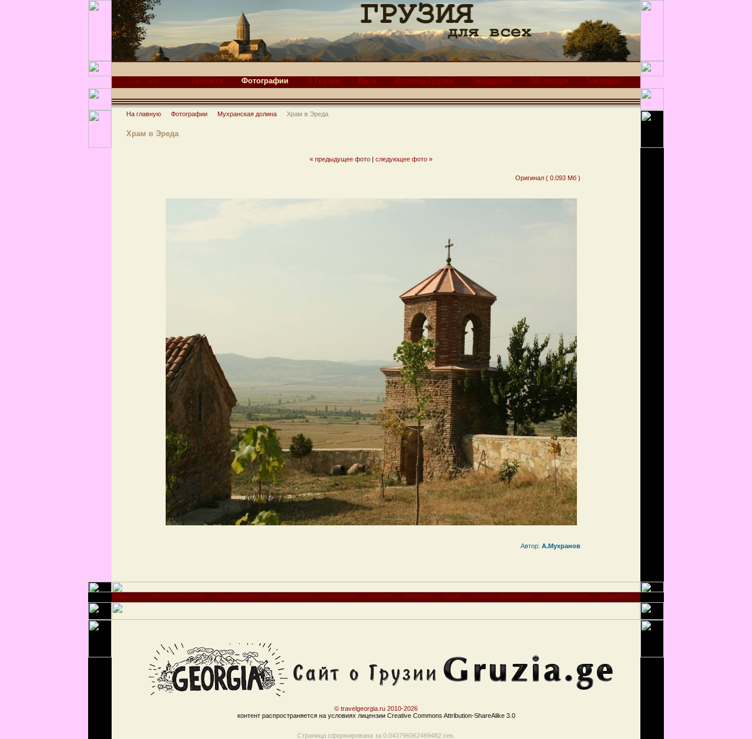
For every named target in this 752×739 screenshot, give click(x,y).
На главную (143, 113)
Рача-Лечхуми (565, 595)
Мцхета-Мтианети (178, 595)
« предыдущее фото (340, 159)
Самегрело (339, 595)
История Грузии (424, 80)
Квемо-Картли (290, 595)
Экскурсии (492, 80)
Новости (207, 80)
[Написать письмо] (152, 83)
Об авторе (549, 80)
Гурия (452, 595)
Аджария (612, 595)
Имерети (418, 595)
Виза (367, 80)
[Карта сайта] (134, 83)
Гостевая (603, 80)
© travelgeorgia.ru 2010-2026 (376, 708)
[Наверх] (121, 599)
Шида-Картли (237, 595)
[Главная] (117, 83)
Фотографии (189, 113)
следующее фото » (403, 159)
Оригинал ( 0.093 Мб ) (547, 177)
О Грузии (323, 80)
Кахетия (380, 595)
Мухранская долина (247, 113)
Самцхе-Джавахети (502, 595)
